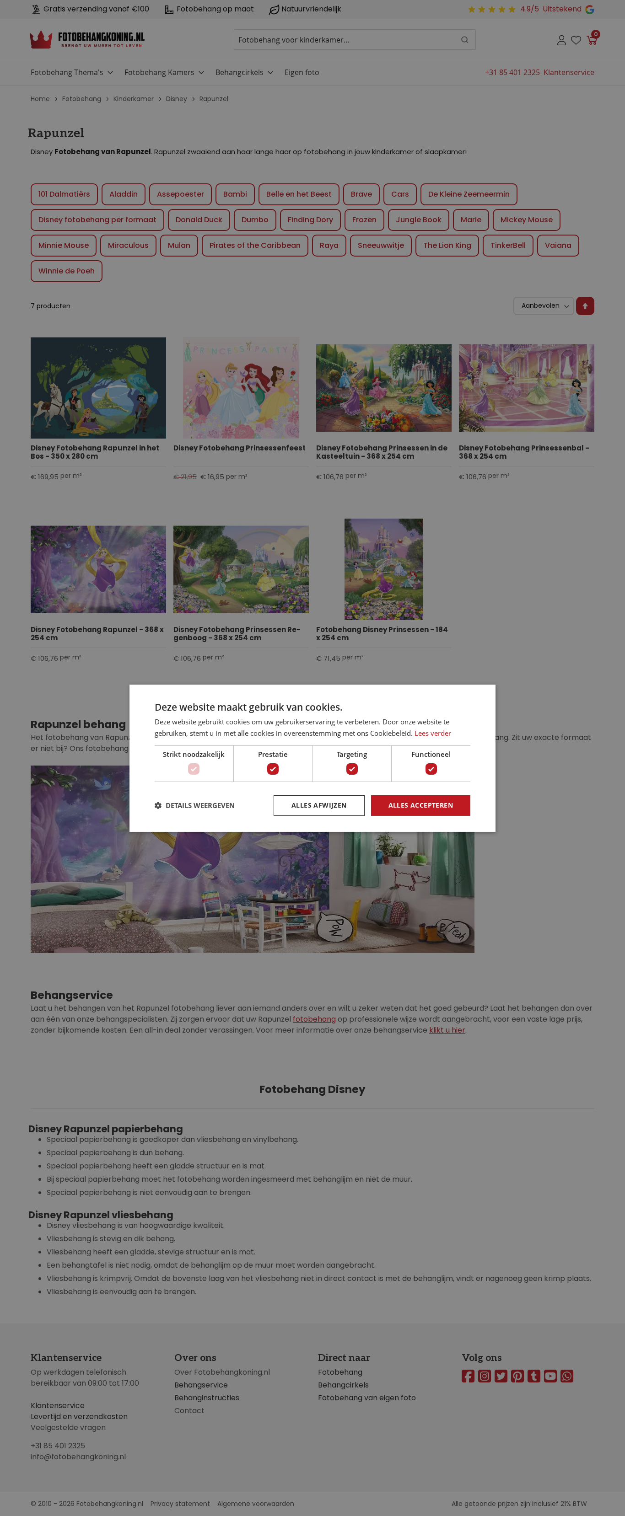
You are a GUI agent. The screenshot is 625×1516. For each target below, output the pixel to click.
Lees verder (433, 733)
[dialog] (312, 758)
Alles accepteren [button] (420, 805)
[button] (195, 805)
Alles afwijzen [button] (319, 805)
